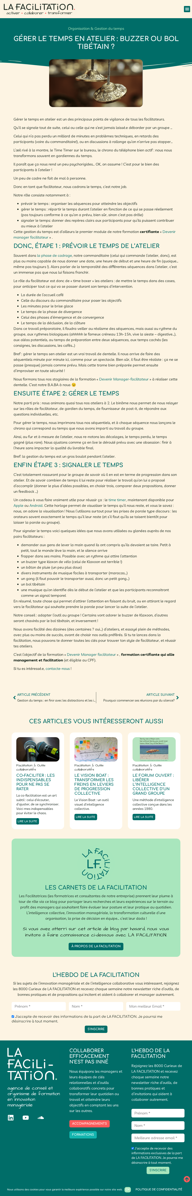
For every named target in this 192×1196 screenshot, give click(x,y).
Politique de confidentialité (159, 1189)
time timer (117, 499)
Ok (128, 1189)
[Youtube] (25, 1117)
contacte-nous (58, 668)
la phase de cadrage (54, 255)
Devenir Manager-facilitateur (124, 379)
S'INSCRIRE (96, 1029)
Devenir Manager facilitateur (91, 654)
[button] (187, 9)
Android (36, 505)
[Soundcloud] (41, 1117)
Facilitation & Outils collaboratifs (30, 767)
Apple (18, 505)
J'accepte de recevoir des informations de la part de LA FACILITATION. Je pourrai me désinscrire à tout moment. (87, 1019)
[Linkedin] (11, 1117)
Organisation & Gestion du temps (96, 28)
